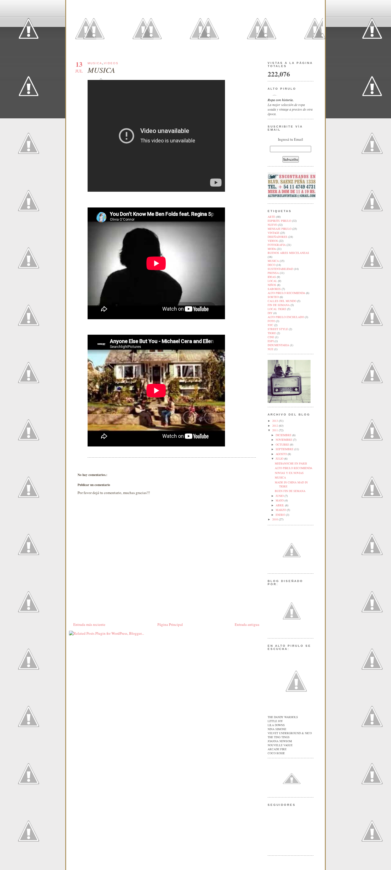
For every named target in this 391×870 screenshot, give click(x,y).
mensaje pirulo (279, 229)
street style (278, 329)
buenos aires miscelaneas (288, 253)
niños (272, 285)
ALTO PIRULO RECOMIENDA (293, 468)
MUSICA (101, 70)
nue (270, 349)
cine (271, 337)
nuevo (272, 225)
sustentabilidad (280, 269)
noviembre (284, 440)
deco (271, 265)
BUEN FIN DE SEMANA (290, 491)
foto (271, 321)
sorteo (273, 297)
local (272, 281)
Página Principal (170, 624)
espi (271, 341)
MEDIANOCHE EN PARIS (291, 463)
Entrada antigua (247, 624)
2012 (275, 426)
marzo (281, 510)
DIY (270, 313)
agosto (282, 454)
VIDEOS (111, 63)
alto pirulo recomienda (286, 293)
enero (281, 515)
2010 (275, 519)
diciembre (284, 435)
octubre (283, 444)
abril (280, 505)
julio (280, 458)
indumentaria (278, 345)
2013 (275, 421)
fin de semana (279, 305)
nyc (270, 325)
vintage (273, 233)
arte (271, 217)
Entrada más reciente (89, 624)
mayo (280, 500)
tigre (272, 333)
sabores (274, 289)
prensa (273, 273)
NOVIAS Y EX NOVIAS (289, 473)
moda (272, 249)
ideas (272, 277)
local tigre (277, 309)
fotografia (277, 245)
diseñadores (277, 237)
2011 (275, 430)
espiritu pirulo (279, 221)
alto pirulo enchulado (286, 317)
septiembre (285, 449)
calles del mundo (282, 301)
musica (95, 63)
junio (280, 496)
